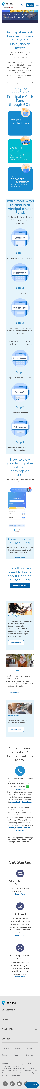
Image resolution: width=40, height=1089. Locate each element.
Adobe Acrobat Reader (11, 1075)
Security (5, 1055)
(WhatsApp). (20, 789)
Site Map (29, 1055)
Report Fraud (19, 1055)
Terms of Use (5, 1049)
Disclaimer (18, 1048)
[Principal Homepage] (9, 1000)
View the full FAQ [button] (20, 585)
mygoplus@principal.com (21, 802)
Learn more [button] (16, 643)
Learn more (20, 558)
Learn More (20, 894)
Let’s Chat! (33, 1085)
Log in (30, 5)
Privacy (29, 1048)
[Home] (7, 5)
